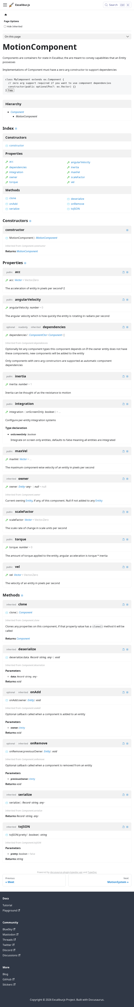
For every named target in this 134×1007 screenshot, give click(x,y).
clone (12, 198)
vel (72, 182)
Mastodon (9, 934)
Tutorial (7, 905)
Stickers (7, 984)
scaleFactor (78, 177)
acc (11, 161)
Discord (7, 950)
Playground (10, 910)
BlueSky (7, 929)
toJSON (75, 208)
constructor (16, 145)
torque (13, 182)
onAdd (13, 204)
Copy (10, 90)
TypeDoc (92, 872)
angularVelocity (80, 162)
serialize (14, 208)
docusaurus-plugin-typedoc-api (66, 872)
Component (17, 112)
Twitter (7, 945)
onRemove (77, 204)
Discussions (10, 955)
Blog (5, 974)
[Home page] (6, 14)
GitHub (7, 979)
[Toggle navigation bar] (5, 4)
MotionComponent (46, 238)
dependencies (18, 167)
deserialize (77, 199)
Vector (18, 280)
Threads (8, 940)
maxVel (75, 172)
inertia (75, 167)
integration (16, 172)
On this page (13, 36)
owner (13, 177)
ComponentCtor (38, 335)
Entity (22, 486)
